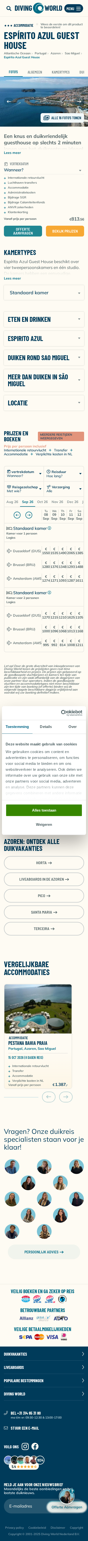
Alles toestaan (44, 810)
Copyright (76, 1527)
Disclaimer (58, 1527)
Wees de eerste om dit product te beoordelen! (62, 25)
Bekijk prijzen (65, 231)
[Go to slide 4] (43, 1030)
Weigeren (44, 825)
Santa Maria (41, 912)
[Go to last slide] (9, 101)
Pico (41, 895)
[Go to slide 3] (40, 1030)
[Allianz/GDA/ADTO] (44, 1318)
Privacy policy (14, 1527)
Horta (41, 862)
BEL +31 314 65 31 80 (26, 1412)
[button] (9, 8)
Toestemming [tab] (17, 727)
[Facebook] (35, 1447)
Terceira (41, 928)
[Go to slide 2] (36, 1030)
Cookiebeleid (37, 1527)
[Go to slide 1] (33, 1029)
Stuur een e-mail (25, 1427)
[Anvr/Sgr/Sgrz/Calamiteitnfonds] (44, 1299)
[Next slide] (79, 101)
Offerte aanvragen (23, 231)
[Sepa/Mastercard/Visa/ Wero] (44, 1337)
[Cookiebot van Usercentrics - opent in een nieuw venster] (62, 713)
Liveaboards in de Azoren (41, 879)
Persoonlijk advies (41, 1251)
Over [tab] (72, 727)
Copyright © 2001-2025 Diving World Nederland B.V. (44, 1534)
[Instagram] (25, 1447)
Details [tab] (46, 727)
